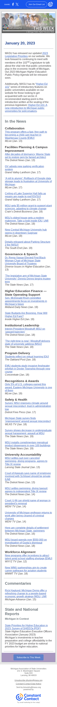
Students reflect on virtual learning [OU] (27, 356)
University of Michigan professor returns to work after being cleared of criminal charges (28, 515)
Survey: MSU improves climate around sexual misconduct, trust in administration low (28, 406)
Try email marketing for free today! (28, 702)
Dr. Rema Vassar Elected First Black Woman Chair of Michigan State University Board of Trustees (25, 260)
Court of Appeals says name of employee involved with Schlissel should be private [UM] (28, 476)
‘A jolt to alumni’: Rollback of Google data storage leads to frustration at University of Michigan (28, 181)
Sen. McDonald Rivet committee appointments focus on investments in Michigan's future (26, 301)
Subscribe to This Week (28, 657)
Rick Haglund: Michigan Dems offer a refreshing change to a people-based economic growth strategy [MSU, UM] (26, 593)
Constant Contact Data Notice (28, 684)
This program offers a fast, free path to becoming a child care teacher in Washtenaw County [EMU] (26, 134)
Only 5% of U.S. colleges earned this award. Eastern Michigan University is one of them (28, 387)
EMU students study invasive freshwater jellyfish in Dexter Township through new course (27, 368)
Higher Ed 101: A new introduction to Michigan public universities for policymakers (26, 108)
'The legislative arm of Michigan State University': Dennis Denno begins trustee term (28, 278)
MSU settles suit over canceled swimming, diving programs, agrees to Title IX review (26, 461)
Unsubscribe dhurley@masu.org (28, 680)
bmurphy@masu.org (32, 687)
